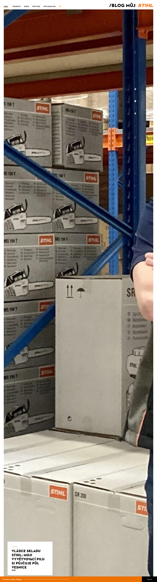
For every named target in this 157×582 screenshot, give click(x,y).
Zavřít (149, 579)
